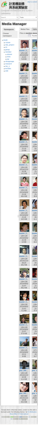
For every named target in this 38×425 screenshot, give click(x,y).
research (8, 64)
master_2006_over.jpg (28, 188)
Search (18, 17)
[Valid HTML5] (32, 417)
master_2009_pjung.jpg (28, 348)
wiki (6, 71)
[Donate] (14, 417)
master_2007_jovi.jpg (27, 256)
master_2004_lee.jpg (27, 142)
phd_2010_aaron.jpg (27, 393)
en (6, 47)
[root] (5, 40)
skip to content (32, 2)
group (7, 49)
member (8, 52)
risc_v (7, 66)
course (7, 42)
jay (8, 59)
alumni (9, 54)
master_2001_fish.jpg (27, 50)
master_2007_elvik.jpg (28, 233)
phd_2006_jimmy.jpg (27, 370)
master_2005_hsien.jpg (28, 165)
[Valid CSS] (14, 419)
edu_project (9, 45)
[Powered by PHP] (23, 417)
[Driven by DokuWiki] (23, 419)
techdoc (8, 68)
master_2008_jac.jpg (27, 302)
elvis (8, 57)
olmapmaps (9, 61)
